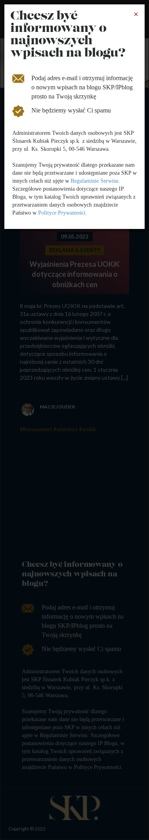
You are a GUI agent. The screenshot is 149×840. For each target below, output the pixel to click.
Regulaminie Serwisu (94, 181)
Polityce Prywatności (61, 213)
